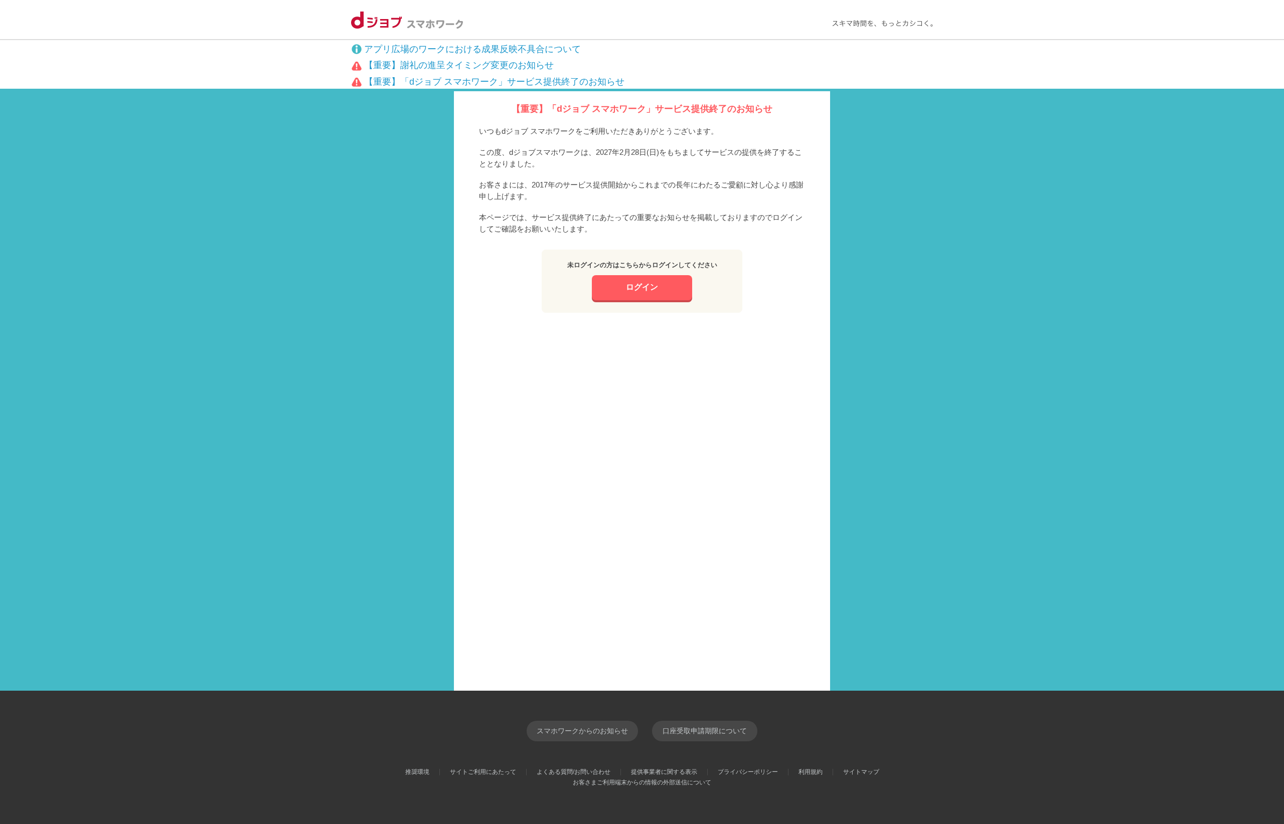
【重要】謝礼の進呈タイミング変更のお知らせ (459, 65)
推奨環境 (417, 771)
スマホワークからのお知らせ (582, 731)
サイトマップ (861, 771)
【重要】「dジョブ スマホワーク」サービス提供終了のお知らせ (494, 82)
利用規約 (810, 771)
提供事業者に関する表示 (664, 771)
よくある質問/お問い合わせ (573, 771)
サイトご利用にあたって (483, 771)
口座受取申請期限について (705, 731)
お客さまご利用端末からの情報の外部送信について (642, 782)
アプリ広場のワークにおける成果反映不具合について (472, 49)
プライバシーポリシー (748, 771)
